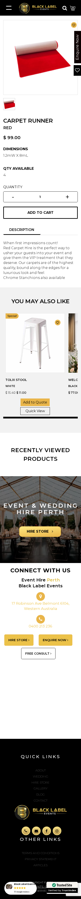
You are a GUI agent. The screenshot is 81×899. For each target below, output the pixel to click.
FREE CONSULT (37, 653)
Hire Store (40, 782)
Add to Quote (35, 402)
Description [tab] (21, 230)
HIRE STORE (38, 531)
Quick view (35, 411)
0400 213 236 (40, 626)
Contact (41, 800)
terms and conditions (40, 853)
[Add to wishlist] (74, 25)
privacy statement (40, 859)
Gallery (41, 788)
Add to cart (40, 213)
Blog (40, 794)
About (40, 770)
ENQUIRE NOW (55, 640)
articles (40, 865)
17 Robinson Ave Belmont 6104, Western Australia (41, 606)
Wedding (40, 776)
